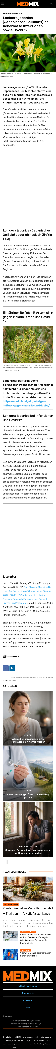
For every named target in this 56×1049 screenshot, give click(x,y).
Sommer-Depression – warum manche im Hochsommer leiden (28, 851)
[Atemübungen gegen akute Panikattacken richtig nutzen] (28, 718)
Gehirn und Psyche (27, 846)
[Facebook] (6, 668)
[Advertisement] (28, 184)
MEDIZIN (28, 735)
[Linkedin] (12, 668)
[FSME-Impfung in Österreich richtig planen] (28, 773)
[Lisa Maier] (5, 656)
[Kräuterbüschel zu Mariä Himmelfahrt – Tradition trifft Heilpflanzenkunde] (28, 889)
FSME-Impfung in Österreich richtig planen (28, 796)
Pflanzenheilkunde (12, 13)
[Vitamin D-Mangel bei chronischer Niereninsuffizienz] (10, 954)
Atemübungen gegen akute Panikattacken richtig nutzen (28, 740)
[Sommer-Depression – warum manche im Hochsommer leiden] (28, 829)
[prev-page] (4, 862)
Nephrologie (25, 950)
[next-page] (9, 862)
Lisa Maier (15, 656)
